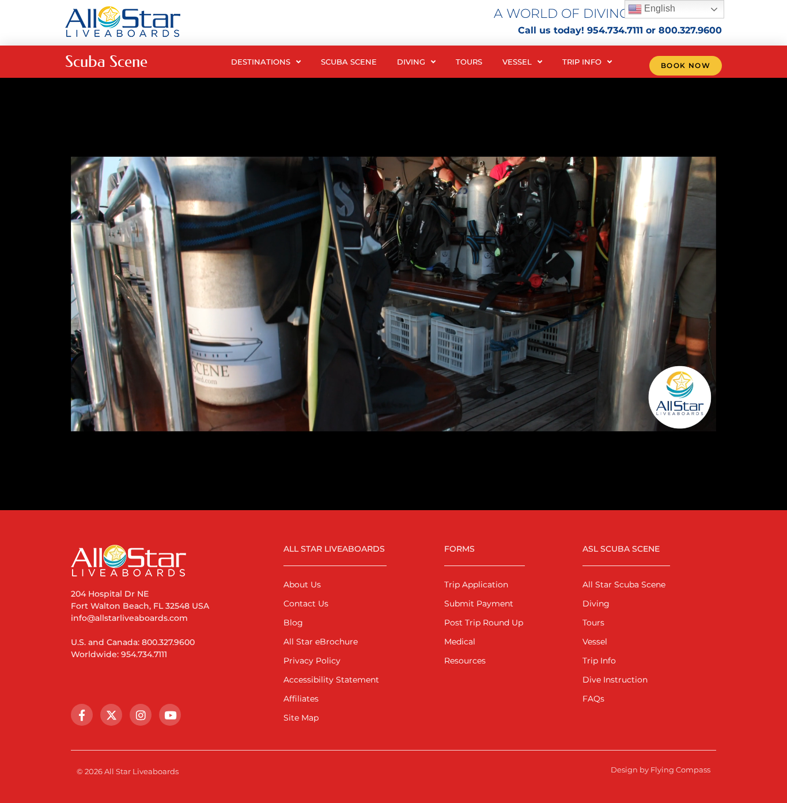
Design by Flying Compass (660, 769)
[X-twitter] (111, 715)
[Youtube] (170, 715)
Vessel (517, 61)
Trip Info (581, 61)
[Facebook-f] (82, 715)
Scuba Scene (349, 61)
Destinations (260, 61)
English (658, 8)
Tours (469, 61)
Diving (411, 61)
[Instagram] (141, 715)
